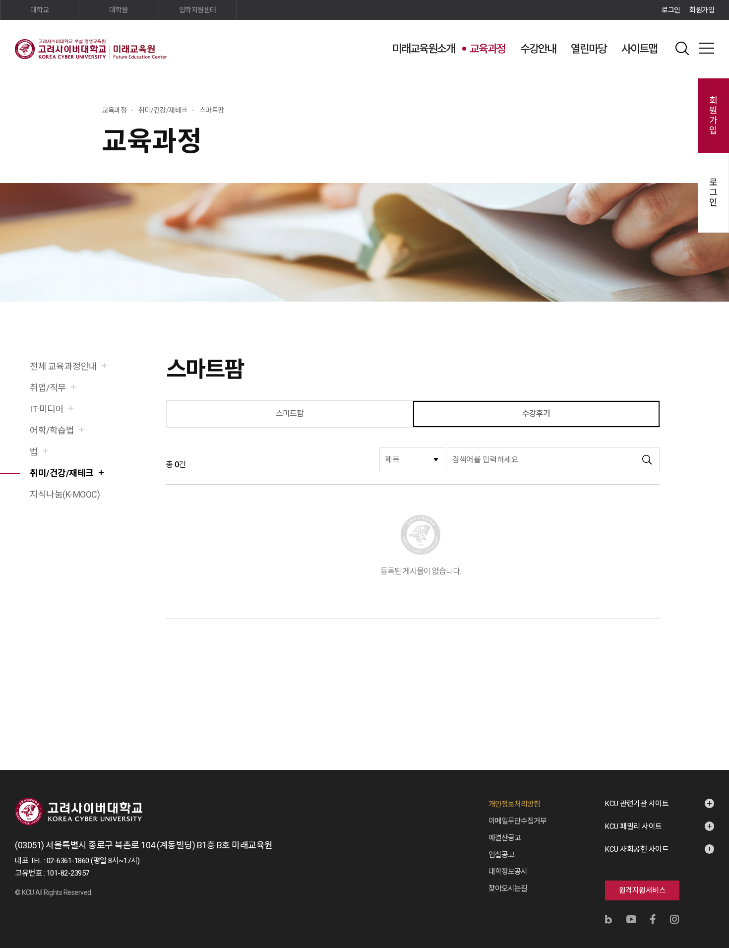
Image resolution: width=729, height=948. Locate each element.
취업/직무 (48, 387)
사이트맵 (639, 49)
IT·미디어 (46, 409)
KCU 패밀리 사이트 (633, 826)
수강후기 (536, 413)
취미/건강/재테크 (62, 473)
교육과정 (487, 49)
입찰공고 (501, 854)
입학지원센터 (197, 10)
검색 (681, 48)
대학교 (39, 10)
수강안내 (538, 49)
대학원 (118, 10)
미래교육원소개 (423, 49)
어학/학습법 (52, 430)
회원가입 (701, 10)
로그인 (671, 10)
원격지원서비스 (642, 890)
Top (709, 834)
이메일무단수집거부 (517, 821)
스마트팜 (290, 413)
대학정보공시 (507, 871)
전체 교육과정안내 (63, 366)
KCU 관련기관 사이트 (636, 803)
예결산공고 (504, 837)
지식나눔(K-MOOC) (65, 494)
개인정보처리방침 (514, 804)
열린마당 (589, 49)
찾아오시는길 (507, 888)
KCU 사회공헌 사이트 (636, 849)
